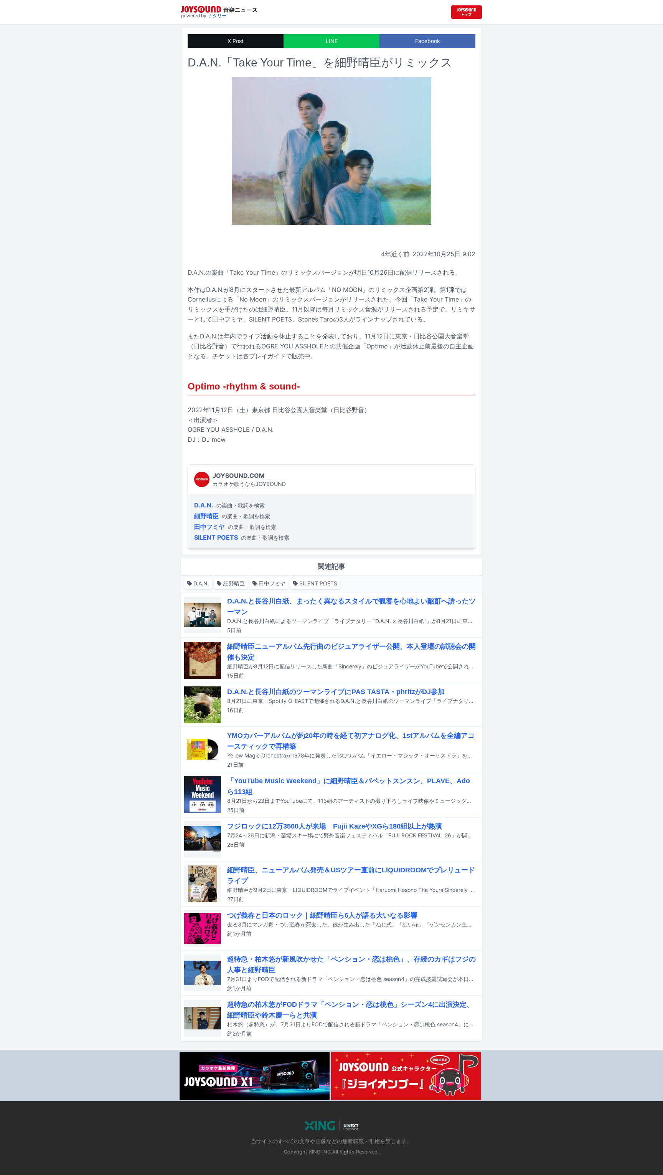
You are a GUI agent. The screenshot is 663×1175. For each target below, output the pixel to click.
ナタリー (217, 15)
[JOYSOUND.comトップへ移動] (466, 12)
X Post (236, 41)
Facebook (427, 41)
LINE (332, 41)
